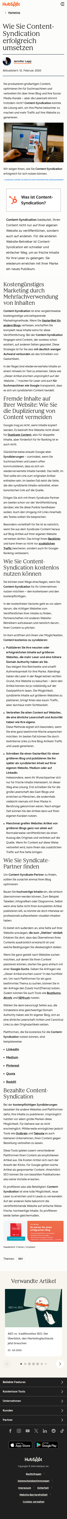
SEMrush (24, 997)
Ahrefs (7, 997)
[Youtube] (27, 1432)
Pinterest (12, 1066)
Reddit (11, 1082)
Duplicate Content (19, 434)
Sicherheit (43, 1488)
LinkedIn (12, 1049)
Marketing (14, 12)
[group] (33, 1322)
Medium (12, 1057)
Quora (10, 1074)
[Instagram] (18, 1432)
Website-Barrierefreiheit (33, 1494)
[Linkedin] (44, 1432)
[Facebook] (10, 1432)
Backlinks (54, 538)
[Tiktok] (62, 1432)
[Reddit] (53, 1432)
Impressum (24, 1488)
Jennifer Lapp (22, 61)
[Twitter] (36, 1432)
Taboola (39, 1133)
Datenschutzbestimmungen (33, 1480)
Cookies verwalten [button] (33, 1501)
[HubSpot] (33, 1459)
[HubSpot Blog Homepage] (11, 4)
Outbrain (22, 1133)
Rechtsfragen (33, 1474)
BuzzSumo (54, 993)
